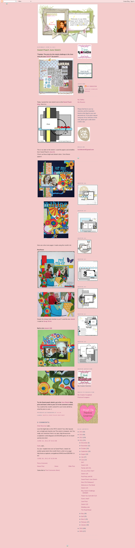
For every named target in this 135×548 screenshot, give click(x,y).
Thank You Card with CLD (89, 496)
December (84, 443)
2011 (80, 440)
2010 (80, 528)
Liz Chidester (92, 86)
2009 (80, 531)
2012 (80, 437)
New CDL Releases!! (87, 482)
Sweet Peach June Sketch (49, 50)
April (82, 516)
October (83, 448)
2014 (80, 432)
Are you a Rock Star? (87, 471)
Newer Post (40, 466)
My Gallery (81, 99)
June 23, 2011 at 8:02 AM (47, 441)
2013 (80, 434)
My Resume (81, 102)
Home (56, 466)
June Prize (84, 501)
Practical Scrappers (83, 397)
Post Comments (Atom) (52, 470)
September (84, 451)
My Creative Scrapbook (85, 395)
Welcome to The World (88, 485)
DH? (82, 462)
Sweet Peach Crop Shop (56, 415)
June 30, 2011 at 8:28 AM (47, 458)
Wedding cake (85, 507)
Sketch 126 (84, 465)
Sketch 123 (84, 504)
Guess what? (85, 498)
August (83, 454)
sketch (45, 415)
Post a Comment (42, 463)
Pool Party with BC (86, 476)
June (82, 460)
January (83, 525)
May (82, 513)
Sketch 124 (84, 488)
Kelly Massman (42, 426)
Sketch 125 (84, 473)
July (82, 457)
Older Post (71, 466)
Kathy (39, 446)
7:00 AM (58, 412)
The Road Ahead (86, 510)
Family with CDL (86, 468)
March (83, 519)
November (84, 445)
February (84, 522)
